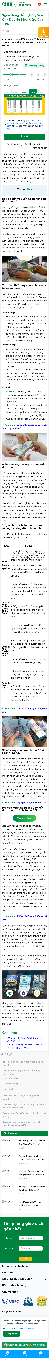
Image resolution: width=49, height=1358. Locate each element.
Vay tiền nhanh (24, 818)
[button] (45, 4)
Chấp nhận (11, 1334)
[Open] (40, 1238)
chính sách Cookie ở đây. (25, 1328)
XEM (25, 1258)
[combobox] (31, 1238)
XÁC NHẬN (24, 137)
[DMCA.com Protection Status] (42, 1301)
